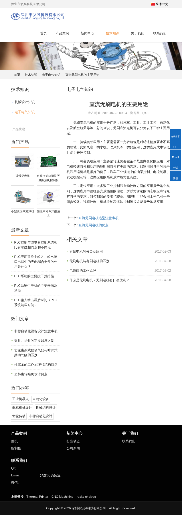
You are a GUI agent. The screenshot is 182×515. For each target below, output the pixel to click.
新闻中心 (88, 33)
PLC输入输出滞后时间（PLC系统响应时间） (35, 302)
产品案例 (63, 33)
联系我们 (159, 33)
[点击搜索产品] (56, 129)
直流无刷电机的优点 (94, 225)
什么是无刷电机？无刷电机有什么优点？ (99, 280)
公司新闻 (73, 448)
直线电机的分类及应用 (86, 251)
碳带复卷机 (23, 175)
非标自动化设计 (40, 416)
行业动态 (73, 441)
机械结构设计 (46, 407)
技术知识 (113, 33)
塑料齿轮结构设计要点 (30, 374)
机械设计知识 (25, 102)
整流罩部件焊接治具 (48, 213)
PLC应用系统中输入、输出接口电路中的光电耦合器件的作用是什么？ (35, 261)
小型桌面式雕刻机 (22, 211)
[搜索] (145, 4)
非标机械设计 (22, 407)
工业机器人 (20, 399)
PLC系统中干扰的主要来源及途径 (35, 288)
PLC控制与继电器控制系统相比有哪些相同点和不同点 (35, 244)
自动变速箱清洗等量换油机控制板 (48, 178)
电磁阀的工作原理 (82, 270)
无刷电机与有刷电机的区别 (89, 261)
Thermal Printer (37, 496)
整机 (14, 441)
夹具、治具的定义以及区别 (34, 340)
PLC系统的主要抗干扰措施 (34, 276)
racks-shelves (86, 496)
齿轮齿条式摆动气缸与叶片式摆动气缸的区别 (35, 352)
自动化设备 (40, 399)
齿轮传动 (19, 416)
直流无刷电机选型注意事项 (99, 218)
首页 (43, 33)
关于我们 (137, 33)
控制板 (16, 448)
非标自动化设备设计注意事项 (35, 331)
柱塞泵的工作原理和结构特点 (35, 364)
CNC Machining (62, 496)
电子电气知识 (51, 75)
